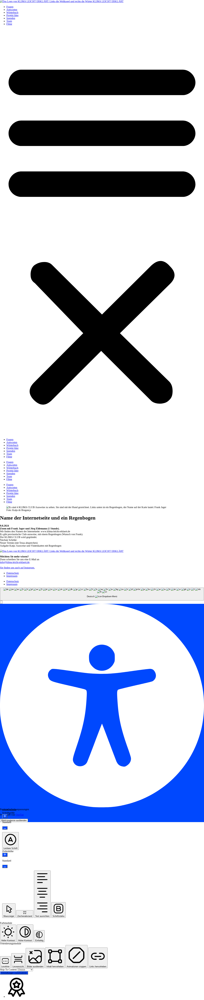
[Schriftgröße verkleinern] (4, 828)
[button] (102, 231)
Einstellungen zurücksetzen (14, 973)
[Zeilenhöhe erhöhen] (4, 855)
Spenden (10, 18)
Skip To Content (8, 969)
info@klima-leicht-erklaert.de (14, 562)
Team (9, 21)
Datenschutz (12, 573)
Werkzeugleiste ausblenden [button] (14, 820)
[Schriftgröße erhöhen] (4, 816)
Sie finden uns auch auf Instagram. (17, 567)
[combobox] (102, 594)
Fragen (9, 6)
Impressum (11, 576)
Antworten (11, 9)
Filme (9, 24)
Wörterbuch (12, 12)
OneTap (20, 814)
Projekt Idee (12, 15)
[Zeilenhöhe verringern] (4, 866)
